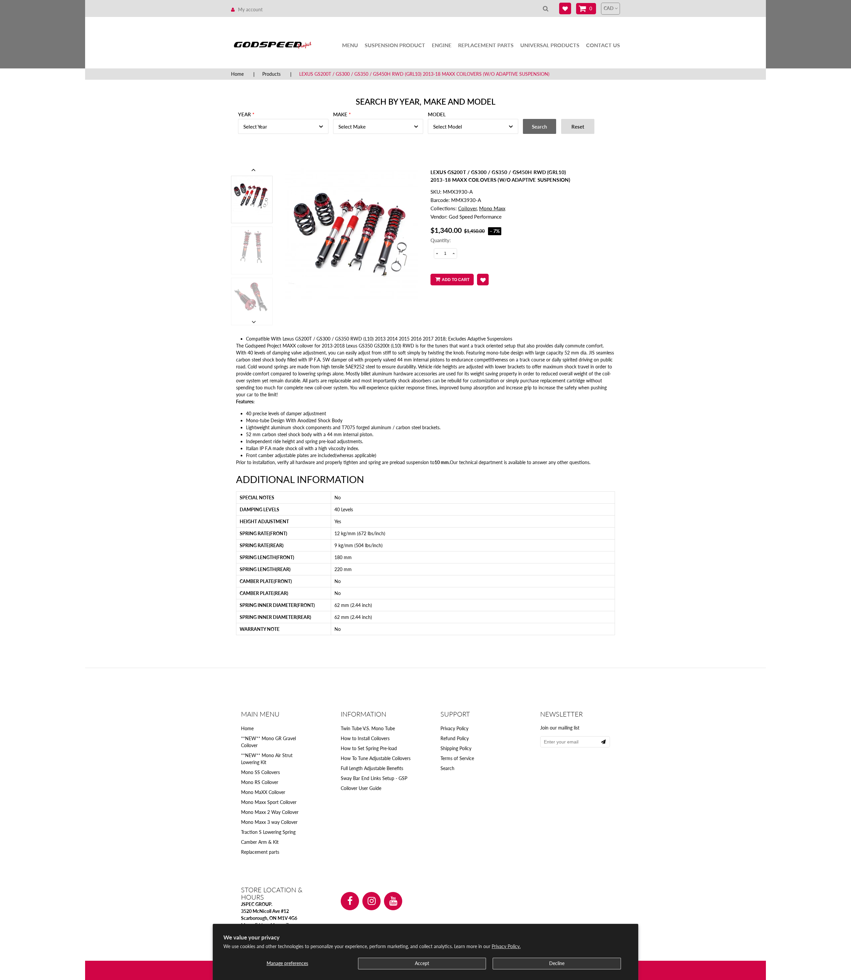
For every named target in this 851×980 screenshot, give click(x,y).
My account (250, 9)
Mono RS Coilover (259, 782)
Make (340, 114)
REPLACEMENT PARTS (486, 45)
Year (244, 114)
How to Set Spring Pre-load (369, 748)
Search (447, 768)
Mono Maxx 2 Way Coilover (270, 812)
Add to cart (455, 279)
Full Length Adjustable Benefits (372, 768)
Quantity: (440, 240)
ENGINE (441, 45)
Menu (350, 45)
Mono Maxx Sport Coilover (269, 802)
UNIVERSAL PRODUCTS (549, 45)
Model (437, 114)
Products (271, 74)
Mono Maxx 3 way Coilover (269, 822)
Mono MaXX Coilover (263, 792)
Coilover (467, 208)
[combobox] (283, 126)
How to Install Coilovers (365, 738)
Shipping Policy (455, 748)
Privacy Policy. (506, 946)
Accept (422, 963)
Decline (556, 963)
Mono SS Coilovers (260, 772)
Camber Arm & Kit (260, 842)
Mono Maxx (492, 208)
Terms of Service (457, 758)
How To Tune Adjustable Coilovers (376, 758)
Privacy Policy (454, 728)
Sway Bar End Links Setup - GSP (374, 778)
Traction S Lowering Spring (268, 832)
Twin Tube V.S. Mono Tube (368, 728)
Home (237, 74)
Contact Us (603, 45)
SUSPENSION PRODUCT (395, 45)
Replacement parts (260, 852)
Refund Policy (454, 738)
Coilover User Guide (361, 788)
